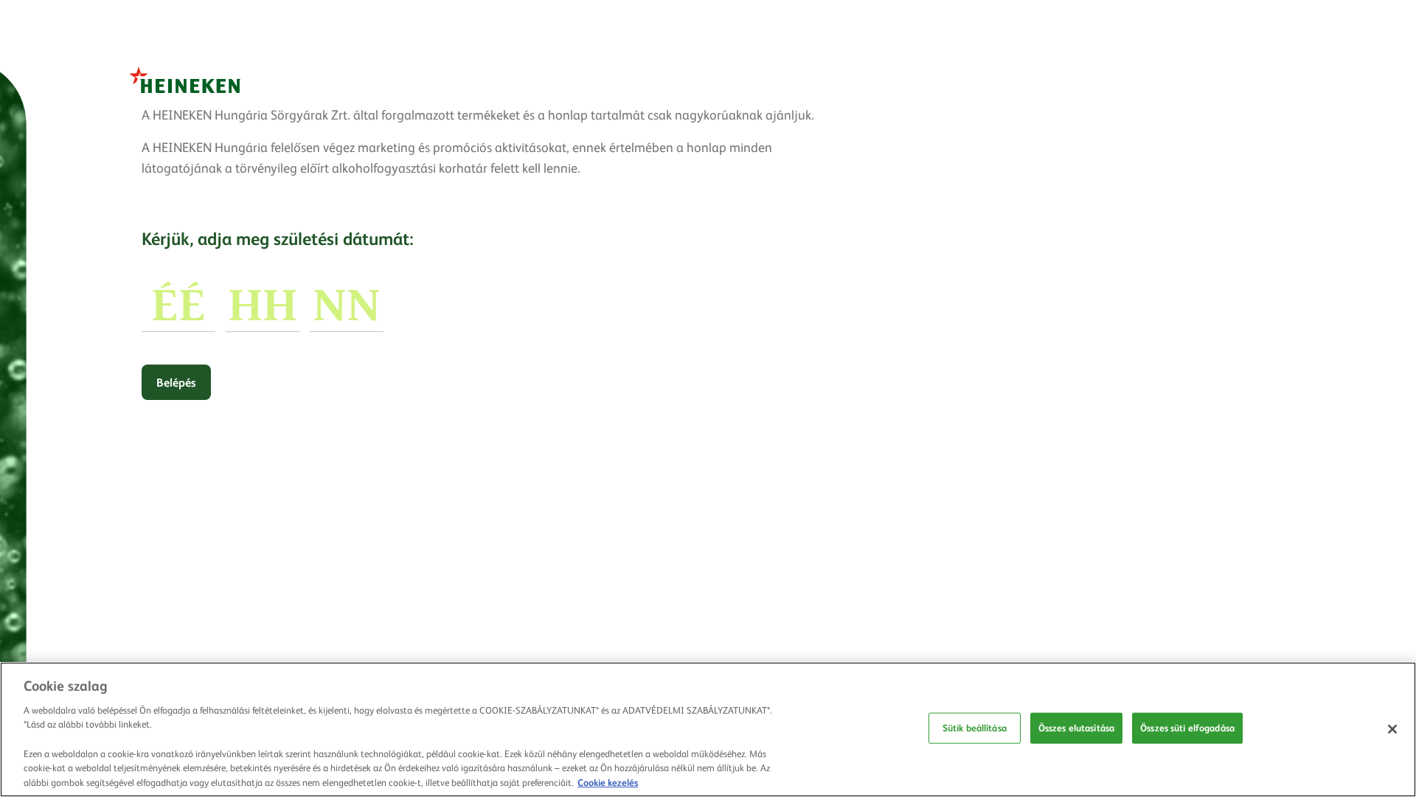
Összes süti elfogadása (1187, 727)
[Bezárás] (1392, 729)
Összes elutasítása (1076, 727)
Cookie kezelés (607, 781)
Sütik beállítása (975, 727)
